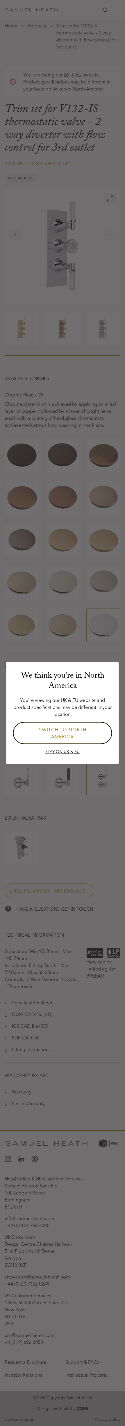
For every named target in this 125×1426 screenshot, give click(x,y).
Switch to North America (62, 733)
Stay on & (62, 751)
